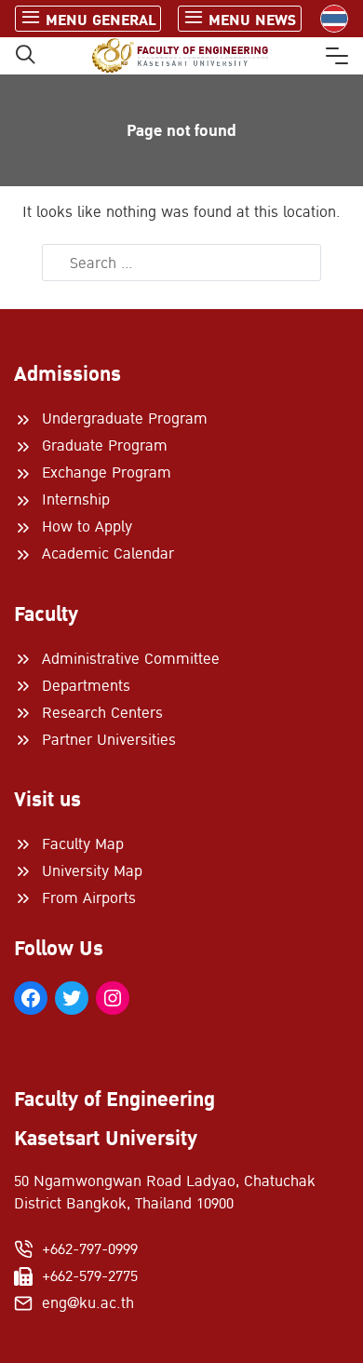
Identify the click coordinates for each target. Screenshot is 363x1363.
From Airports (89, 898)
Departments (86, 686)
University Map (92, 871)
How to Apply (87, 527)
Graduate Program (105, 446)
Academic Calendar (108, 554)
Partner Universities (109, 740)
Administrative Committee (131, 659)
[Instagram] (112, 998)
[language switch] (334, 18)
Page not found (181, 130)
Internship (76, 500)
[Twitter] (71, 998)
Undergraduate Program (125, 419)
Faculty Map (83, 844)
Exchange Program (106, 473)
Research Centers (102, 713)
